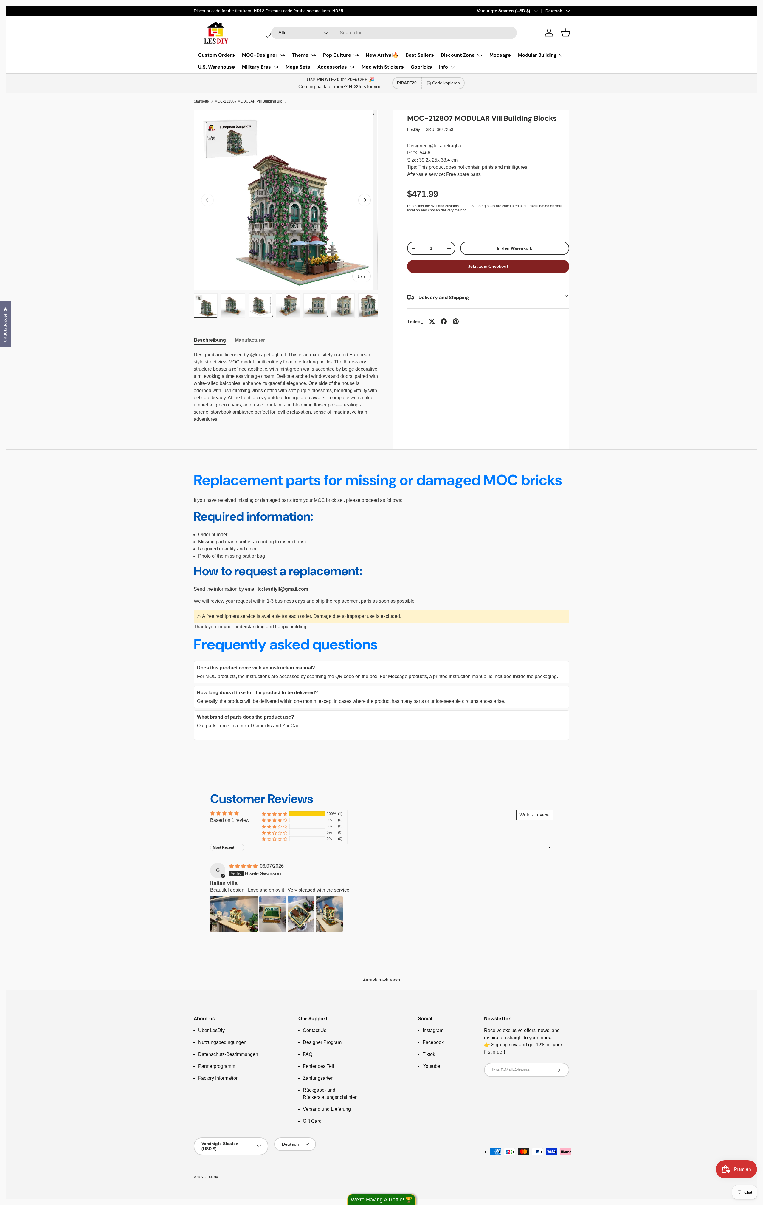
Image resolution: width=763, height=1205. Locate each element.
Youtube (431, 1066)
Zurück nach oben (381, 979)
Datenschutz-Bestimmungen (228, 1054)
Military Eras (256, 67)
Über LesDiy (211, 1030)
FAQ (307, 1054)
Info (443, 67)
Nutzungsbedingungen (222, 1042)
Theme (300, 55)
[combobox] (394, 33)
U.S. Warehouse (216, 67)
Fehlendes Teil (318, 1066)
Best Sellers (420, 55)
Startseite (201, 101)
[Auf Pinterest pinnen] (456, 321)
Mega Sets (298, 67)
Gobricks (421, 67)
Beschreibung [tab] (210, 340)
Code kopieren (446, 83)
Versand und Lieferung (327, 1109)
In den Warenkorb (515, 248)
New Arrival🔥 (382, 55)
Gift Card (312, 1121)
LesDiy (413, 129)
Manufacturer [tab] (250, 340)
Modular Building (537, 55)
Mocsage (500, 55)
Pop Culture (337, 55)
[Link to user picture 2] (272, 914)
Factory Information (218, 1078)
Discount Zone (458, 55)
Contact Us (314, 1030)
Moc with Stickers (383, 67)
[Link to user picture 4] (329, 914)
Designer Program (322, 1042)
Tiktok (429, 1054)
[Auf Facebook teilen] (444, 321)
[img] (244, 866)
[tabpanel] (286, 387)
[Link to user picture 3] (301, 914)
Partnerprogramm (216, 1066)
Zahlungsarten (318, 1078)
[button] (565, 32)
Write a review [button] (534, 814)
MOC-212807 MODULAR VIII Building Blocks (250, 101)
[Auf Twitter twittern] (432, 321)
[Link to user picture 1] (234, 914)
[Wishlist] (267, 34)
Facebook (433, 1042)
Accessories (332, 67)
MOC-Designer (259, 55)
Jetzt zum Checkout (488, 266)
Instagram (433, 1030)
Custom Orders (216, 55)
